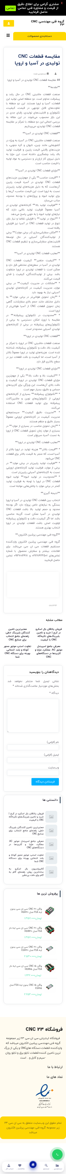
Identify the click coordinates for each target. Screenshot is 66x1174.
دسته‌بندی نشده (40, 74)
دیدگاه (54, 693)
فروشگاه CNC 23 (44, 1029)
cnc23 (52, 605)
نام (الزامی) (53, 742)
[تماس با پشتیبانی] (57, 1154)
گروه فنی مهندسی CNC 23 (47, 23)
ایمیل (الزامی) (51, 755)
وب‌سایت (53, 767)
